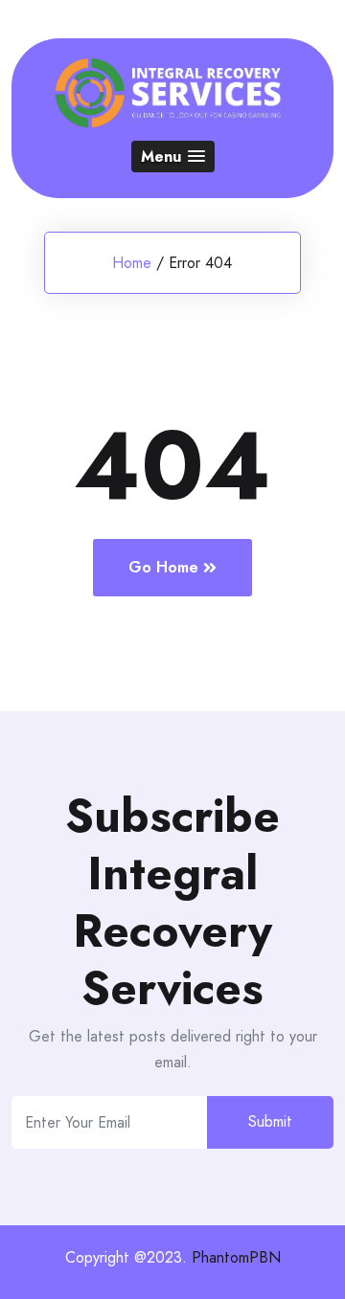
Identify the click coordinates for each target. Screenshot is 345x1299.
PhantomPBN (236, 1257)
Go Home (163, 567)
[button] (173, 156)
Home (131, 263)
